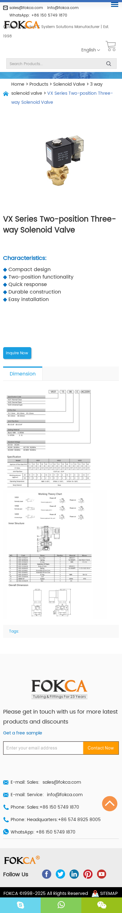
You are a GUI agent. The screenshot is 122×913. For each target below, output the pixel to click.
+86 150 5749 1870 (49, 15)
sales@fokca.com (26, 8)
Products (38, 84)
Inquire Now (17, 353)
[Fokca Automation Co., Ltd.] (24, 25)
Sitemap (109, 893)
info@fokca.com (63, 8)
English (88, 50)
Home (17, 84)
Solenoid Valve (69, 84)
